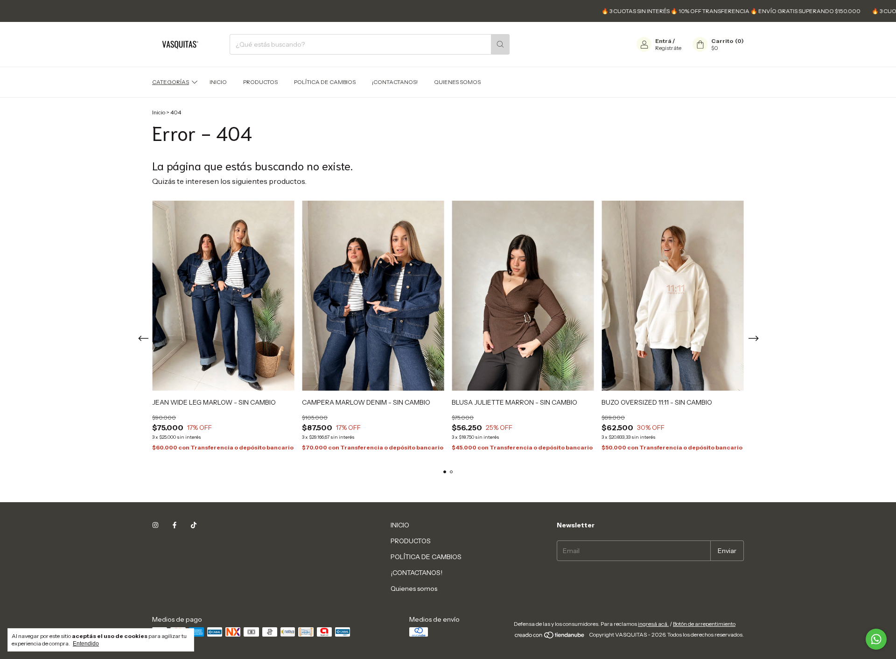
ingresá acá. (653, 623)
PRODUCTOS (260, 81)
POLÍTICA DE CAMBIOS (325, 81)
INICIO (218, 81)
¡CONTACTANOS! (395, 81)
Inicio (158, 112)
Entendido (86, 643)
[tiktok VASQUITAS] (193, 525)
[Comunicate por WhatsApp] (876, 639)
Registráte (668, 47)
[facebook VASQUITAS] (174, 525)
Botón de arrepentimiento (704, 623)
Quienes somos (457, 81)
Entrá (663, 40)
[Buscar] (500, 44)
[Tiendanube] (550, 636)
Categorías (170, 81)
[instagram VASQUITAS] (155, 525)
